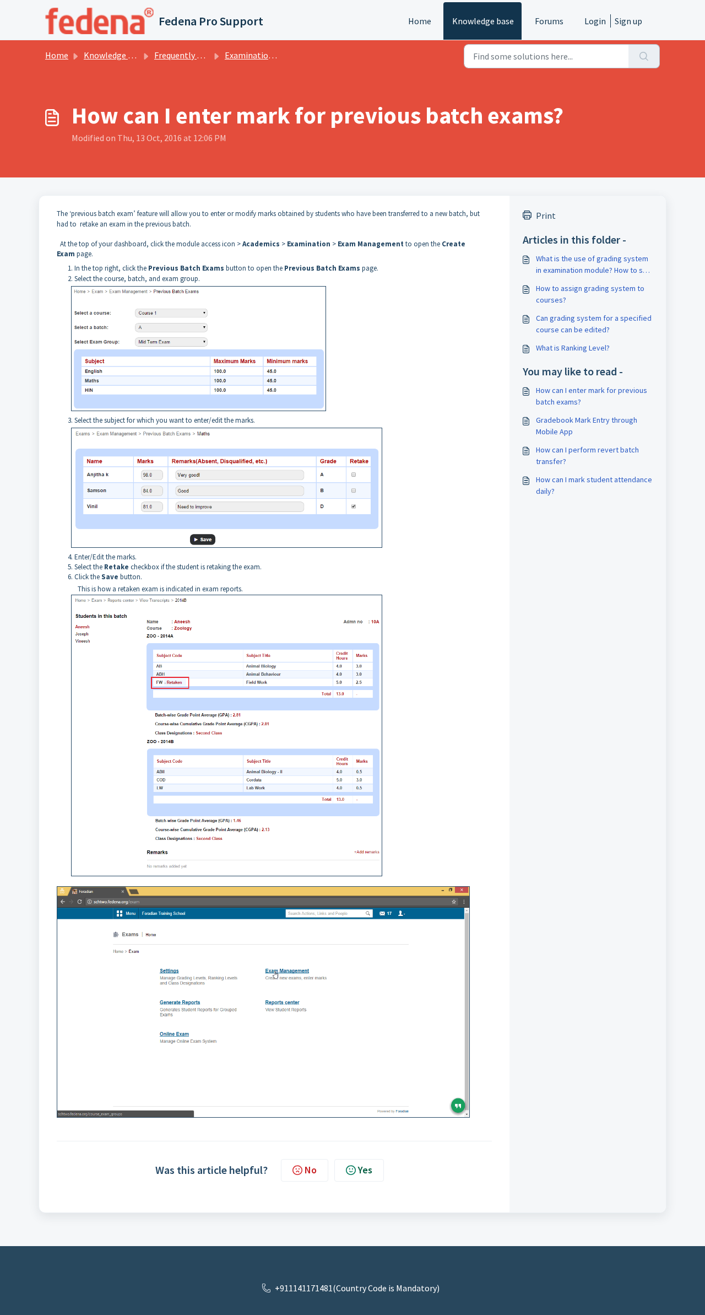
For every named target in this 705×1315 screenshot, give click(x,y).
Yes (365, 1169)
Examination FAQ (257, 55)
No (311, 1169)
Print (546, 215)
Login (595, 20)
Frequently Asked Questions (206, 55)
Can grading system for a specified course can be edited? (594, 324)
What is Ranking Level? (573, 348)
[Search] (644, 56)
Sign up (628, 20)
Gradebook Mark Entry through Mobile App (586, 425)
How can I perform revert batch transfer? (587, 455)
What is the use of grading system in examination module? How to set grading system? (593, 265)
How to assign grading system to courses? (590, 294)
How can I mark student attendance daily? (594, 485)
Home (419, 20)
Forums (549, 20)
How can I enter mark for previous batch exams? (591, 396)
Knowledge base (483, 20)
